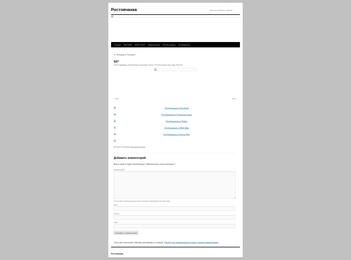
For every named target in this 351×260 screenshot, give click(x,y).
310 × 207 (171, 65)
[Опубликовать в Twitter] (175, 121)
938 (233, 98)
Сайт (116, 222)
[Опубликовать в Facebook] (175, 108)
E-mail (117, 213)
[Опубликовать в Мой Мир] (175, 128)
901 (117, 98)
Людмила (123, 65)
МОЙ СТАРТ (140, 44)
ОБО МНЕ (128, 44)
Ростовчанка (124, 9)
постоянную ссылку (137, 147)
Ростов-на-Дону (169, 44)
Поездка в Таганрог (124, 54)
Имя (116, 205)
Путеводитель (184, 44)
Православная (154, 44)
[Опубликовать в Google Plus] (175, 134)
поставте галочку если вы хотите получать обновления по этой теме (143, 201)
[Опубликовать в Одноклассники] (175, 114)
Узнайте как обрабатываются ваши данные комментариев (191, 242)
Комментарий (119, 169)
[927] (175, 82)
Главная (117, 44)
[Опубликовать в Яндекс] (175, 140)
